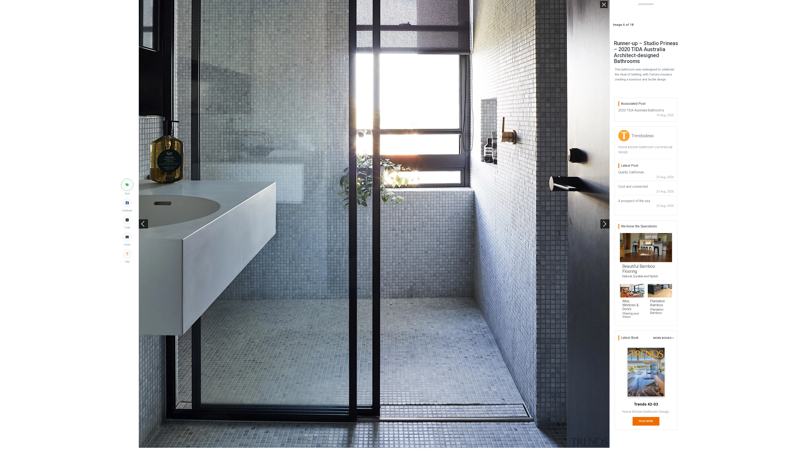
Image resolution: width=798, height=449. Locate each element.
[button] (127, 185)
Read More (646, 421)
